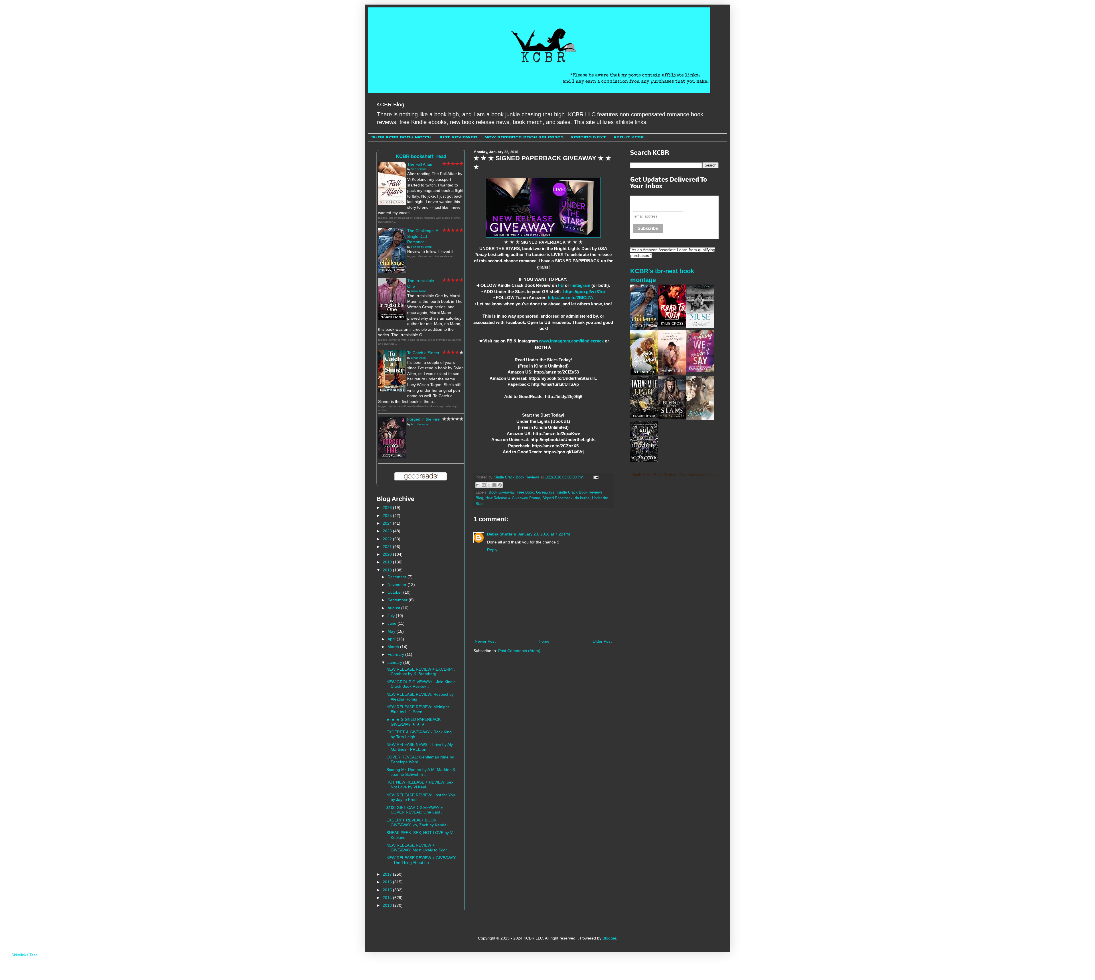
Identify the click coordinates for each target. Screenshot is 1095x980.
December (397, 577)
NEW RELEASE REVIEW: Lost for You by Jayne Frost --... (420, 797)
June (393, 623)
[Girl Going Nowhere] (644, 460)
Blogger (609, 938)
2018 (388, 570)
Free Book (525, 492)
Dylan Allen (418, 357)
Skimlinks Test (24, 955)
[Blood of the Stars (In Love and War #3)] (672, 417)
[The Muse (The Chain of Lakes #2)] (700, 326)
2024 (388, 523)
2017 (388, 874)
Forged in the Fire (423, 419)
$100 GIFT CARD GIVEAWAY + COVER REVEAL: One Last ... (415, 810)
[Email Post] (595, 477)
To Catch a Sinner (423, 352)
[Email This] (478, 485)
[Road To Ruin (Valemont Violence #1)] (672, 325)
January (395, 662)
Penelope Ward (421, 246)
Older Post (602, 641)
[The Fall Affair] (392, 203)
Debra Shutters (501, 534)
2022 (388, 539)
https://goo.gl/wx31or (584, 291)
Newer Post (485, 641)
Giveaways (545, 492)
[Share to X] (489, 485)
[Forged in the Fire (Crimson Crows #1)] (392, 457)
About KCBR (628, 137)
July (392, 615)
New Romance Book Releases (523, 137)
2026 (388, 507)
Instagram (580, 285)
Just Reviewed (458, 137)
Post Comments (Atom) (519, 650)
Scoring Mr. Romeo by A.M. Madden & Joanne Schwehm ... (420, 772)
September (398, 600)
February (396, 654)
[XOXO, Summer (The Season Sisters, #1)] (644, 374)
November (397, 584)
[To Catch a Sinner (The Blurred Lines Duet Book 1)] (392, 390)
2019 (388, 562)
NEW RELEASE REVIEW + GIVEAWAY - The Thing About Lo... (421, 860)
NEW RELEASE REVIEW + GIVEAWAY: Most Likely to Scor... (418, 847)
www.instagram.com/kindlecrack (571, 340)
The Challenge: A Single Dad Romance (422, 236)
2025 (388, 515)
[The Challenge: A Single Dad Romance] (392, 271)
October (395, 592)
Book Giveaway (501, 492)
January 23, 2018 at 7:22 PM (544, 534)
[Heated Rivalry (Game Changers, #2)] (700, 418)
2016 (388, 882)
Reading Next (588, 137)
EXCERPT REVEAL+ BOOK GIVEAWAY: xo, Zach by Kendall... (419, 822)
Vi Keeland (418, 169)
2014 (388, 897)
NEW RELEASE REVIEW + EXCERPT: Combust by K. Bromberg (420, 671)
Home (544, 641)
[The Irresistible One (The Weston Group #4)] (392, 318)
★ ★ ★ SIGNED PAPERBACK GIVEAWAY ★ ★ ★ (413, 722)
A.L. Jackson (419, 424)
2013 (388, 905)
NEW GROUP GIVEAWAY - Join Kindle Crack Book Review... (421, 684)
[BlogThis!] (483, 485)
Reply (492, 549)
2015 (388, 890)
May (392, 631)
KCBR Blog (390, 104)
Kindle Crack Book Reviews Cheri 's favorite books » (675, 475)
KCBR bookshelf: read (421, 156)
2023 (388, 531)
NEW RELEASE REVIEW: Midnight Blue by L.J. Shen (417, 709)
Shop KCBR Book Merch (401, 137)
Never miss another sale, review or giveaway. (670, 203)
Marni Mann (419, 291)
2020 (388, 554)
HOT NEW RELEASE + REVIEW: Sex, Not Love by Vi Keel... (420, 784)
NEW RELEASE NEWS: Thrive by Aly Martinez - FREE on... (419, 747)
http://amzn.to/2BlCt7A (570, 297)
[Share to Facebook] (494, 485)
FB (561, 285)
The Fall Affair (419, 164)
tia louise (582, 498)
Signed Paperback (557, 498)
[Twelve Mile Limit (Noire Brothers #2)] (644, 416)
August (394, 608)
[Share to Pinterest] (500, 485)
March (394, 646)
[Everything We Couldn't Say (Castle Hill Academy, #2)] (700, 370)
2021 (388, 546)
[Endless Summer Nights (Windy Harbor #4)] (672, 374)
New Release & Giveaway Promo (512, 498)
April (392, 639)
